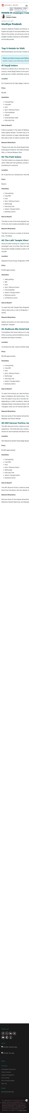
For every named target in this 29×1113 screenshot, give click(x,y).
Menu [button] (24, 5)
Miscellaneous (18, 8)
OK (27, 1100)
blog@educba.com (21, 11)
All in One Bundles (7, 1080)
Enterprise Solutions (8, 1069)
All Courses (5, 1078)
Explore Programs (7, 1075)
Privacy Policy (23, 1110)
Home (11, 8)
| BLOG (14, 5)
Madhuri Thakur (11, 17)
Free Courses (6, 1072)
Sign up (4, 1083)
